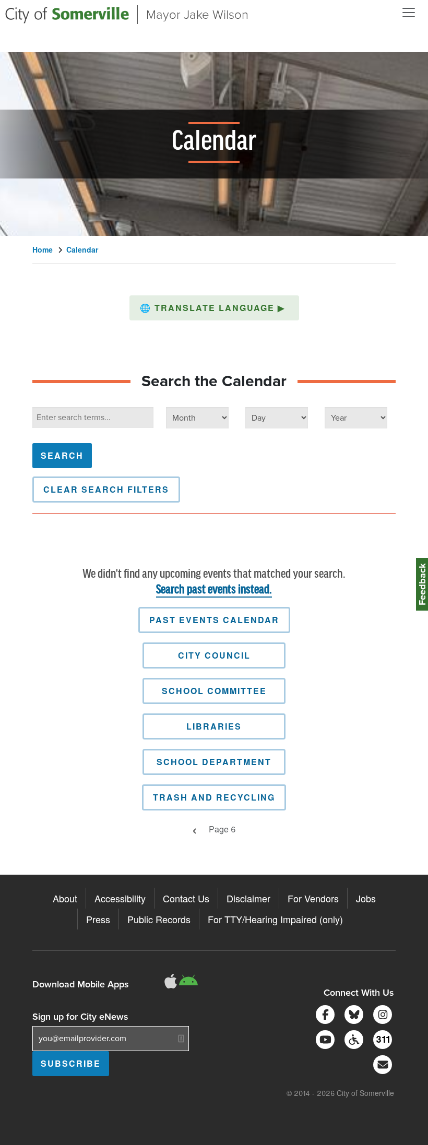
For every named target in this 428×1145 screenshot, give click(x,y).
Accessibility (120, 898)
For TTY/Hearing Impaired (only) (275, 919)
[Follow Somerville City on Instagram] (381, 1013)
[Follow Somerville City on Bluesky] (352, 1013)
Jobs (366, 898)
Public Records (159, 919)
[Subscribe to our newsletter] (381, 1063)
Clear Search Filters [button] (106, 489)
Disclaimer (248, 898)
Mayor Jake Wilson (197, 14)
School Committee (214, 691)
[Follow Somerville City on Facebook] (323, 1013)
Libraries (214, 726)
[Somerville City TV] (323, 1038)
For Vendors (313, 898)
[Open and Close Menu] (409, 12)
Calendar (82, 249)
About (65, 898)
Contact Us (186, 898)
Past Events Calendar (214, 620)
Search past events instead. (214, 590)
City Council (214, 655)
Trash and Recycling (214, 797)
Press (98, 919)
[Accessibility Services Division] (352, 1038)
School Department (214, 762)
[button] (214, 307)
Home (42, 249)
